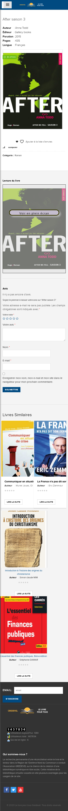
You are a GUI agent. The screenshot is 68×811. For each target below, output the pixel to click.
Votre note (8, 314)
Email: (7, 690)
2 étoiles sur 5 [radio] (7, 318)
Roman (18, 155)
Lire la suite (13, 502)
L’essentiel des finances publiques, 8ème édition (23, 656)
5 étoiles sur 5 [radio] (17, 318)
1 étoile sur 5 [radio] (4, 318)
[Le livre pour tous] (31, 4)
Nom (6, 347)
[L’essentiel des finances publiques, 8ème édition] (23, 624)
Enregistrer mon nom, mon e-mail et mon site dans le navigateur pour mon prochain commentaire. (32, 380)
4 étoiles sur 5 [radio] (14, 318)
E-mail (7, 360)
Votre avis (9, 324)
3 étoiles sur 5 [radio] (10, 318)
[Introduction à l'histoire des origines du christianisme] (23, 539)
